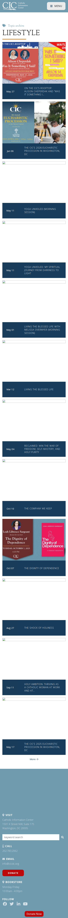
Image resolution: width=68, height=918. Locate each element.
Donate (13, 872)
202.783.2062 (10, 851)
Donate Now (34, 914)
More (33, 759)
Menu (58, 6)
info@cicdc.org (10, 863)
